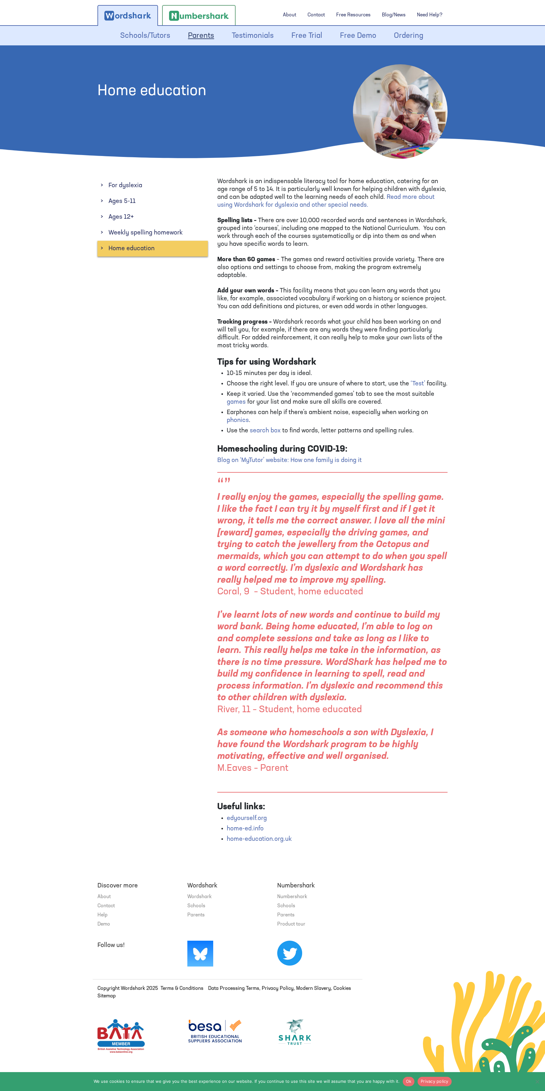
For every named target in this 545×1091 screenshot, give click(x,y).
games (236, 402)
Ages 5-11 (122, 201)
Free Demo (358, 36)
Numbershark (292, 896)
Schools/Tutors (145, 36)
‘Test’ (418, 384)
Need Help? (429, 15)
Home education (131, 248)
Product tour (291, 924)
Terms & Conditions (182, 988)
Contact (316, 15)
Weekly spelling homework (145, 233)
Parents (201, 36)
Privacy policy (434, 1081)
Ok (409, 1081)
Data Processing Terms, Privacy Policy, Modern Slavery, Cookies (279, 988)
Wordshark (199, 896)
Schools (196, 906)
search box (265, 431)
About (289, 15)
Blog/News (394, 15)
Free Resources (353, 15)
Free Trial (306, 36)
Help (102, 915)
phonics (238, 420)
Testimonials (253, 36)
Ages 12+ (121, 217)
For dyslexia (125, 185)
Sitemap (106, 996)
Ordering (408, 36)
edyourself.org (247, 818)
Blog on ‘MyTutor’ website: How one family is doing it (289, 460)
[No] (537, 1081)
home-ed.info (245, 829)
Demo (103, 924)
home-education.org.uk (259, 839)
